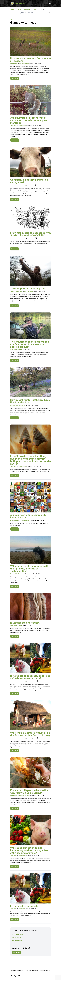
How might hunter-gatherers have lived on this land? (30, 401)
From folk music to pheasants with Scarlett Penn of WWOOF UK (30, 234)
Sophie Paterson (14, 520)
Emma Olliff (13, 574)
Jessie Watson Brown (16, 349)
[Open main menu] (49, 3)
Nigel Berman (13, 795)
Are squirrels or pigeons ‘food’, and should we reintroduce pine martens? (28, 120)
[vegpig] (30, 830)
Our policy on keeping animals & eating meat (29, 181)
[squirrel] (30, 100)
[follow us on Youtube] (19, 976)
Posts (19, 9)
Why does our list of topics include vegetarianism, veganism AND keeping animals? (29, 850)
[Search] (49, 12)
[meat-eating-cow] (30, 162)
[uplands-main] (30, 550)
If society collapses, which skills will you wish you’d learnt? (29, 792)
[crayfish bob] (30, 325)
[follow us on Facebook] (11, 976)
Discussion (18, 940)
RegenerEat (21, 574)
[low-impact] (30, 497)
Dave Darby (13, 125)
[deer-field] (30, 41)
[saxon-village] (30, 715)
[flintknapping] (30, 439)
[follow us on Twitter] (15, 976)
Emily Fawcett (14, 405)
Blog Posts (18, 937)
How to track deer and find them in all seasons (30, 60)
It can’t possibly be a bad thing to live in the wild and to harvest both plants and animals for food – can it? (30, 460)
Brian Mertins (13, 63)
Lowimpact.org (22, 125)
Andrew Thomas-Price (16, 291)
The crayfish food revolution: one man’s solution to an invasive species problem (29, 344)
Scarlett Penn (13, 238)
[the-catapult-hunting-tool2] (30, 271)
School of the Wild (24, 795)
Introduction (19, 934)
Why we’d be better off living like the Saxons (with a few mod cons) (30, 734)
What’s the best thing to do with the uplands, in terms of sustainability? (29, 568)
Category (27, 9)
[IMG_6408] (30, 606)
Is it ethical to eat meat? (24, 906)
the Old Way (22, 405)
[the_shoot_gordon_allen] (30, 218)
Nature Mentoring (24, 63)
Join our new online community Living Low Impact (28, 516)
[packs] (30, 382)
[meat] (30, 658)
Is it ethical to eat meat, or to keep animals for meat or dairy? (30, 677)
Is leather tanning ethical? (25, 622)
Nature (35, 9)
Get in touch (16, 952)
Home (12, 9)
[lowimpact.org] (17, 3)
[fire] (30, 772)
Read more (14, 78)
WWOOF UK (22, 238)
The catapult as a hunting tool (27, 288)
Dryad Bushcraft (28, 291)
